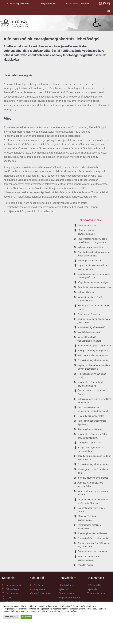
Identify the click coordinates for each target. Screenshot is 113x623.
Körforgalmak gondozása (89, 442)
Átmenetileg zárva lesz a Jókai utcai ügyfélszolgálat (92, 436)
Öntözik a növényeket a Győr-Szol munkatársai (94, 401)
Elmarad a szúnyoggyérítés (90, 416)
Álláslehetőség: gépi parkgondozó (94, 345)
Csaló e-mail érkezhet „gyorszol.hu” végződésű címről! (92, 409)
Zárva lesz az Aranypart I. (89, 314)
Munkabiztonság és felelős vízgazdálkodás (90, 299)
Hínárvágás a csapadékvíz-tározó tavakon (93, 307)
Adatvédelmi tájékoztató (66, 587)
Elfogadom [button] (26, 617)
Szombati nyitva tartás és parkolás (94, 287)
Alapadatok (39, 589)
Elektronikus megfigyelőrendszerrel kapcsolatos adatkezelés (71, 597)
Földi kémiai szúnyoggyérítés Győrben (91, 423)
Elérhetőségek (13, 589)
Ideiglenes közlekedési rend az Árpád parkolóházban (92, 501)
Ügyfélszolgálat (13, 585)
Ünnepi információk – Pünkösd (92, 551)
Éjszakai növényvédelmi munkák (93, 360)
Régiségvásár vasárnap (89, 260)
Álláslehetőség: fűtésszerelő (91, 327)
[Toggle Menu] (107, 23)
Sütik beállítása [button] (11, 617)
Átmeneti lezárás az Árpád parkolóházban (90, 485)
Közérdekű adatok (43, 593)
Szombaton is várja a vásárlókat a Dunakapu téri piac (93, 276)
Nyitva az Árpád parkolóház (90, 247)
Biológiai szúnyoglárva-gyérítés (92, 350)
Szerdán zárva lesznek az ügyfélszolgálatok (90, 558)
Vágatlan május (85, 565)
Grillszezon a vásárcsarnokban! (92, 355)
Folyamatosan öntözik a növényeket (89, 527)
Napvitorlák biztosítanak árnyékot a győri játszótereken (93, 367)
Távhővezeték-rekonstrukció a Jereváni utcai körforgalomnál (92, 241)
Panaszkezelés (97, 593)
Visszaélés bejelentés (94, 587)
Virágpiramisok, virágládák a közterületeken (91, 449)
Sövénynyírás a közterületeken (92, 533)
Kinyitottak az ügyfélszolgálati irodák (91, 376)
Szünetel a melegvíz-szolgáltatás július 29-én (93, 321)
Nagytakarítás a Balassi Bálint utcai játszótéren (92, 267)
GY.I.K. (9, 598)
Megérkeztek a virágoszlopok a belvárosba (92, 493)
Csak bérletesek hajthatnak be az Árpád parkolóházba (93, 254)
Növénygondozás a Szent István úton (93, 471)
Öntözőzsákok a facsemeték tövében (91, 392)
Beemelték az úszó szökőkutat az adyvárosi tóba (93, 545)
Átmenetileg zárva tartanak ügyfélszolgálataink (90, 384)
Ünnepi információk (86, 225)
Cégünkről (39, 585)
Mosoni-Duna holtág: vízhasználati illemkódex (89, 339)
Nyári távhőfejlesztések (88, 332)
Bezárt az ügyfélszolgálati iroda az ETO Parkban (94, 458)
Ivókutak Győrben (86, 292)
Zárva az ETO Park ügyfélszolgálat (86, 518)
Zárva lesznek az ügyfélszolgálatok (86, 232)
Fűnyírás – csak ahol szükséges (93, 282)
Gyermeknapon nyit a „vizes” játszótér (91, 510)
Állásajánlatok (13, 593)
